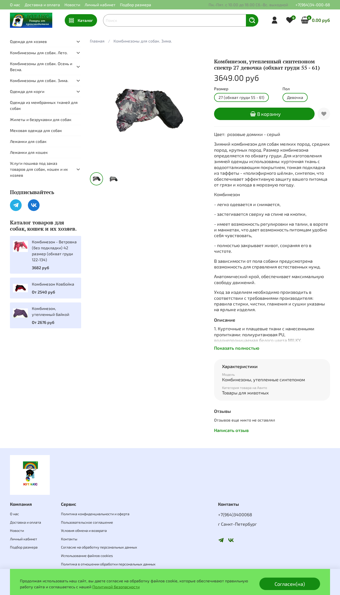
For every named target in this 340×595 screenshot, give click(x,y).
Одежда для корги (27, 91)
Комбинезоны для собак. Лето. (39, 52)
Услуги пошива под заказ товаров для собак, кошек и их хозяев (39, 169)
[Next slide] (198, 110)
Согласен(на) (290, 584)
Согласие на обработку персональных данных (99, 547)
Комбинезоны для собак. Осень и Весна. (41, 66)
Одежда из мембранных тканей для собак (44, 105)
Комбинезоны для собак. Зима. (142, 41)
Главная (97, 41)
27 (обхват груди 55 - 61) (241, 97)
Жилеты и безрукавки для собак (40, 119)
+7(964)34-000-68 (312, 4)
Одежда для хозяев (28, 41)
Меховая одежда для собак (36, 130)
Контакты (69, 539)
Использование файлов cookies (87, 555)
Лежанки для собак (28, 141)
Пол (286, 88)
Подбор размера (135, 4)
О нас (15, 4)
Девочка (295, 97)
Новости (72, 4)
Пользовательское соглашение (87, 522)
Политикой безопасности (116, 586)
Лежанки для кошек (29, 152)
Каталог (85, 20)
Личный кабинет (100, 4)
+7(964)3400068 (235, 514)
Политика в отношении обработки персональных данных (108, 564)
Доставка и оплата (42, 4)
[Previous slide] (98, 110)
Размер (221, 88)
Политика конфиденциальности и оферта (95, 514)
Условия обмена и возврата (84, 530)
